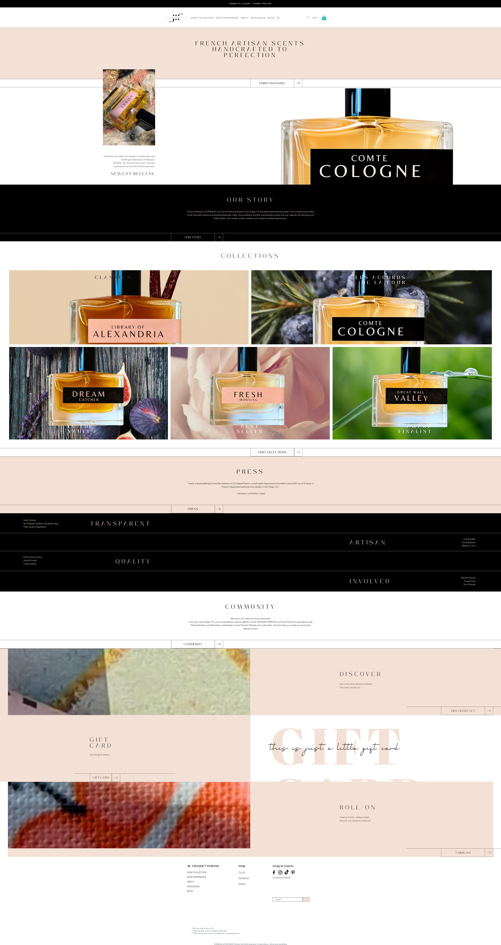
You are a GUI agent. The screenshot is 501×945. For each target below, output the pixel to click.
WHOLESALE (193, 886)
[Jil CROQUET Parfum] (293, 872)
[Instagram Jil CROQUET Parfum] (280, 872)
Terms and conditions (278, 944)
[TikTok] (286, 872)
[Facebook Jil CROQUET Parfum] (274, 872)
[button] (324, 17)
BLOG (190, 891)
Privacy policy (262, 944)
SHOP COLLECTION (197, 872)
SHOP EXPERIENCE (196, 877)
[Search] (278, 18)
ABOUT (190, 881)
